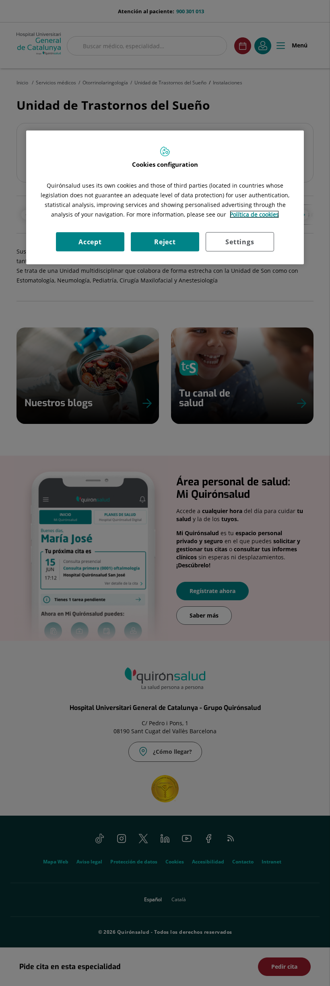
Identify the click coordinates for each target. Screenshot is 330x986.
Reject (165, 241)
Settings (239, 241)
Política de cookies (254, 214)
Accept (90, 241)
